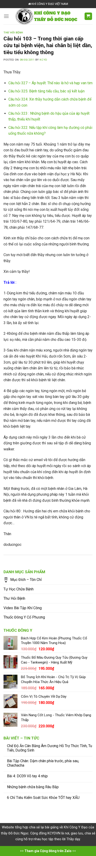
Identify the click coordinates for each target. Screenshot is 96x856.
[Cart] (88, 16)
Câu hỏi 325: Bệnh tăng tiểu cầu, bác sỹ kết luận (46, 91)
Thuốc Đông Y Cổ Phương (24, 617)
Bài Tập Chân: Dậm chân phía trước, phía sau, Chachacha (43, 763)
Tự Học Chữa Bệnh (18, 589)
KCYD (43, 59)
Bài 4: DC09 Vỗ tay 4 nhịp (27, 776)
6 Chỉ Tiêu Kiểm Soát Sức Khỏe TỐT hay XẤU (43, 797)
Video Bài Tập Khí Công (22, 608)
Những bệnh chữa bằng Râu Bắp (33, 787)
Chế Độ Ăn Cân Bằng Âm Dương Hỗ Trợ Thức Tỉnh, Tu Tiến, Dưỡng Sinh (49, 748)
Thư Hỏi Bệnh (14, 598)
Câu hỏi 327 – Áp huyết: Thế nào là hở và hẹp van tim (50, 83)
